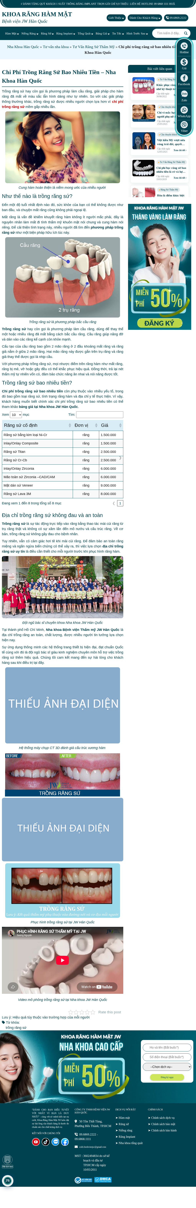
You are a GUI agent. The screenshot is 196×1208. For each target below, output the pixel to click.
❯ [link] (120, 458)
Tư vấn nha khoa (56, 47)
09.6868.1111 (83, 1139)
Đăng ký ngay (167, 1077)
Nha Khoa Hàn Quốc (23, 47)
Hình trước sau (136, 33)
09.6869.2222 (177, 17)
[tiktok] (46, 1144)
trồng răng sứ (16, 1028)
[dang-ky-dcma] (103, 1181)
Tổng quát (84, 33)
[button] (70, 425)
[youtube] (36, 1144)
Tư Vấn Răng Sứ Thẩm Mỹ (94, 47)
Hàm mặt (11, 33)
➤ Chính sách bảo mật (161, 1124)
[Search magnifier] (186, 33)
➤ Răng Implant (125, 1136)
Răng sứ (46, 33)
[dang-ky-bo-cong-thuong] (83, 1182)
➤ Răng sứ (122, 1124)
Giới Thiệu (115, 17)
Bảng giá (102, 33)
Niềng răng (29, 33)
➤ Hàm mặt (122, 1117)
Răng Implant (64, 33)
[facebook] (65, 1144)
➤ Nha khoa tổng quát (129, 1143)
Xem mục (15, 414)
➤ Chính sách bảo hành (162, 1130)
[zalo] (55, 1144)
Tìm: (71, 415)
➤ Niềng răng (123, 1130)
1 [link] (120, 503)
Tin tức (117, 33)
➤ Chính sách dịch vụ (161, 1117)
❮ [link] (113, 503)
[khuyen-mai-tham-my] (159, 329)
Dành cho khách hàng (144, 17)
